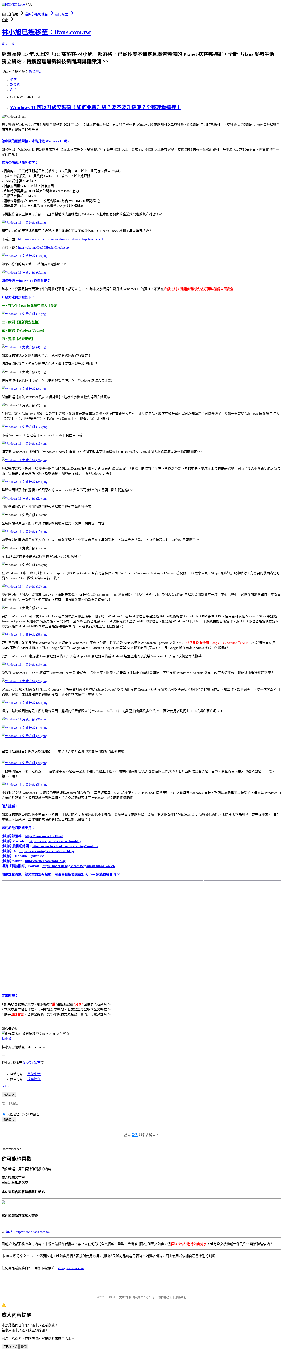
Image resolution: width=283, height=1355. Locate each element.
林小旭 (7, 1039)
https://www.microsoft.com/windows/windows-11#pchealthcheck (61, 239)
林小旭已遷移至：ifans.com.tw (46, 32)
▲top (5, 1086)
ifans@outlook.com (71, 1268)
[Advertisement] (235, 907)
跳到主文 (8, 43)
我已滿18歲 (10, 1346)
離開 (24, 1346)
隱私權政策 (165, 1297)
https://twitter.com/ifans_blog (45, 861)
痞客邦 (28, 1062)
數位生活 (35, 71)
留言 (37, 1062)
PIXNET (110, 1297)
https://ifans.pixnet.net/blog (44, 836)
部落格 (15, 85)
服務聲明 (180, 1297)
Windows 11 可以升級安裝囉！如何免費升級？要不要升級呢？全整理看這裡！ (95, 107)
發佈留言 (8, 1119)
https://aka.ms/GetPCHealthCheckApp (43, 247)
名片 (13, 90)
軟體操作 (34, 1079)
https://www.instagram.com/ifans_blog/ (46, 851)
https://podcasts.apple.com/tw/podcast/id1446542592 (78, 866)
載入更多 (8, 1094)
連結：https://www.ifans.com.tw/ (28, 1232)
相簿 (13, 80)
